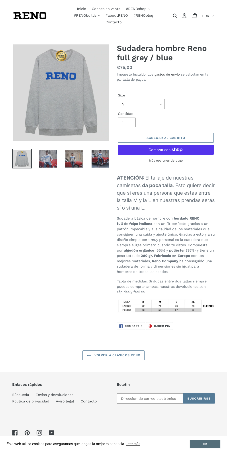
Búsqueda (20, 395)
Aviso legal (65, 401)
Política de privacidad (30, 401)
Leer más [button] (133, 444)
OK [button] (205, 444)
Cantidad (125, 114)
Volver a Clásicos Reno (117, 355)
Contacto (89, 401)
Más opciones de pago (166, 160)
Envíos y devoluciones (54, 395)
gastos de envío (167, 74)
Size (121, 95)
